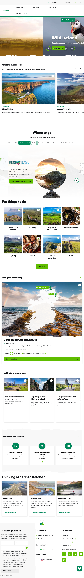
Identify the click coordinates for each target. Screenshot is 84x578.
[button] (76, 68)
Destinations (19, 7)
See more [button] (42, 266)
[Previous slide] (65, 48)
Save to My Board (66, 20)
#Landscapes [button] (17, 353)
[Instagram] (70, 554)
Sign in (79, 2)
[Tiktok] (64, 560)
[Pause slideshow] (48, 48)
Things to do (35, 7)
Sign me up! (7, 571)
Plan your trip (52, 7)
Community (54, 2)
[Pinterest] (75, 554)
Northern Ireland (25, 142)
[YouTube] (81, 554)
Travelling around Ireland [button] (39, 512)
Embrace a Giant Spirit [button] (11, 181)
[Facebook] (64, 554)
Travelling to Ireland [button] (10, 512)
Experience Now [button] (11, 359)
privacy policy (19, 566)
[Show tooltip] (27, 548)
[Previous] (4, 401)
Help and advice (20, 13)
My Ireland (67, 2)
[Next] (80, 401)
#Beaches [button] (7, 353)
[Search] (79, 10)
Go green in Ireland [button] (64, 512)
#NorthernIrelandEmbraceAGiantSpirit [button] (34, 353)
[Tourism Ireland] (8, 10)
